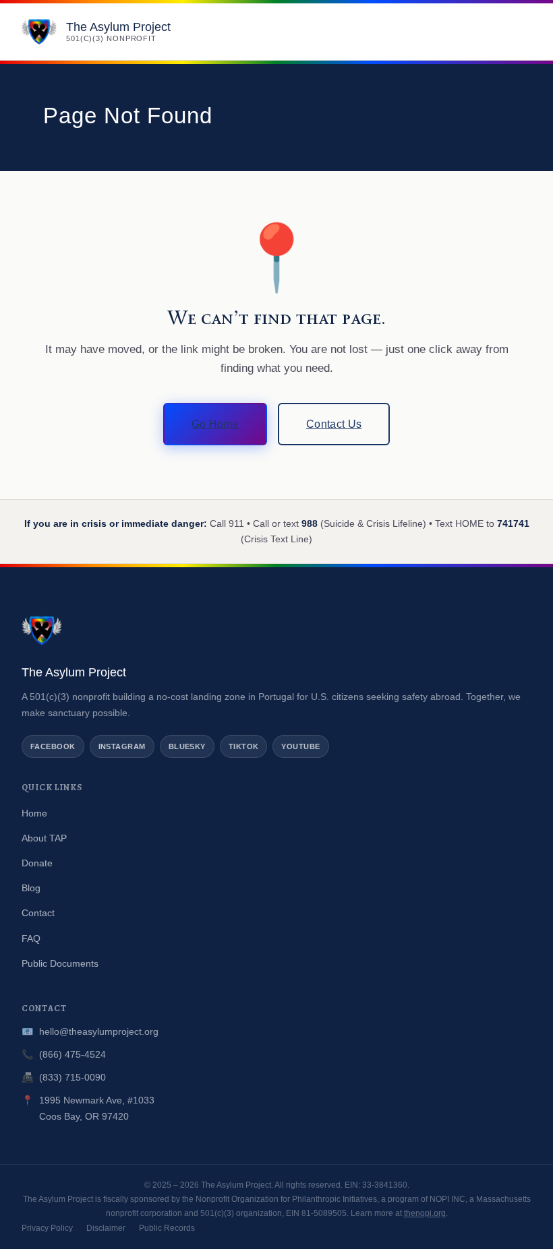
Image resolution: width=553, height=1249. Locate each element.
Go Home (215, 424)
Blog (31, 888)
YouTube (300, 746)
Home (34, 813)
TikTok (244, 746)
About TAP (44, 838)
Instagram (122, 746)
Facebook (53, 746)
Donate (37, 863)
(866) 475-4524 (72, 1054)
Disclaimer (105, 1228)
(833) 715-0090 (72, 1077)
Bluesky (187, 746)
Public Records (167, 1228)
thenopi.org (425, 1213)
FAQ (31, 938)
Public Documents (60, 963)
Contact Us (333, 424)
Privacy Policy (47, 1228)
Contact (38, 912)
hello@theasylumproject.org (98, 1031)
